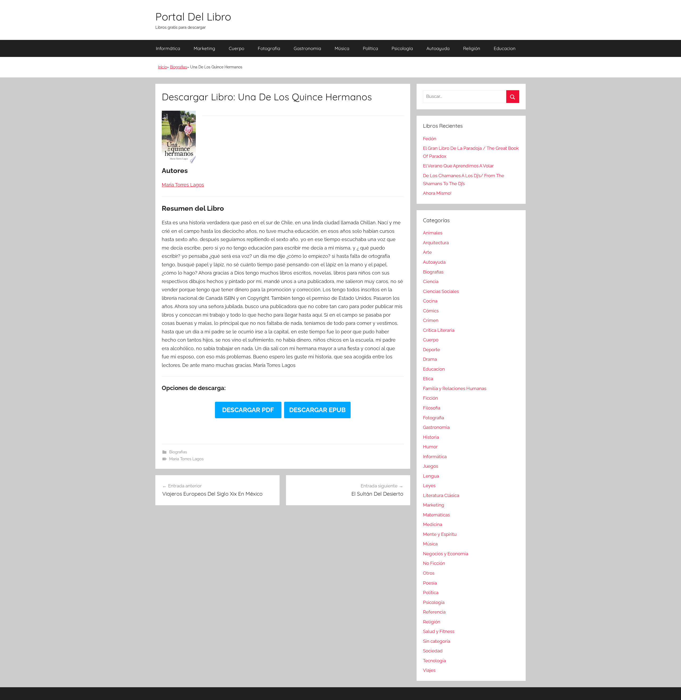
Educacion (505, 48)
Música (342, 48)
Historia (431, 437)
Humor (430, 446)
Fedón (429, 138)
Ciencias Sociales (441, 291)
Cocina (430, 301)
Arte (427, 252)
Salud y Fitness (438, 631)
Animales (432, 232)
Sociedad (433, 650)
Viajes (429, 670)
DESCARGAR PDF (248, 410)
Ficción (430, 398)
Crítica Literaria (438, 330)
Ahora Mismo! (437, 193)
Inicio (162, 67)
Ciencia (430, 281)
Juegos (430, 466)
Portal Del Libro (193, 16)
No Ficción (434, 563)
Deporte (431, 349)
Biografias (178, 67)
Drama (430, 359)
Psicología (402, 48)
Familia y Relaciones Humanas (454, 388)
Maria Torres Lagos (186, 459)
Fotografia (269, 48)
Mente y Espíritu (439, 534)
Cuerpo (236, 48)
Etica (428, 378)
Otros (428, 573)
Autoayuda (438, 48)
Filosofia (431, 408)
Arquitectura (436, 242)
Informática (168, 48)
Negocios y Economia (445, 553)
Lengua (431, 476)
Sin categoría (436, 641)
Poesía (430, 583)
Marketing (204, 48)
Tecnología (434, 660)
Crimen (430, 320)
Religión (471, 48)
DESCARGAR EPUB (317, 410)
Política (370, 48)
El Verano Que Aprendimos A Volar (458, 165)
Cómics (431, 310)
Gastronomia (307, 48)
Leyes (429, 485)
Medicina (432, 524)
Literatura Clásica (441, 495)
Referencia (434, 612)
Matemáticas (436, 514)
